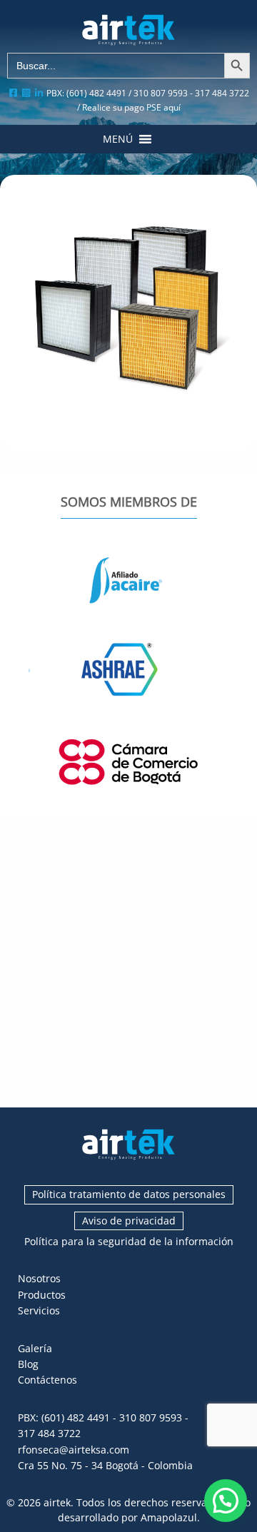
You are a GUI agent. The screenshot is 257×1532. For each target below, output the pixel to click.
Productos (42, 1295)
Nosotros (39, 1278)
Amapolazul (169, 1517)
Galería (35, 1348)
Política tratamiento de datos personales (129, 1194)
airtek (57, 1502)
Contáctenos (47, 1379)
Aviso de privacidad (129, 1220)
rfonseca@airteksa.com (73, 1449)
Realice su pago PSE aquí (131, 107)
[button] (118, 139)
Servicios (39, 1310)
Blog (28, 1364)
